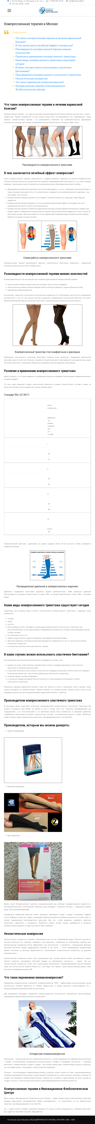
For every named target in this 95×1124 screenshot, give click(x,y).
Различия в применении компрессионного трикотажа (45, 56)
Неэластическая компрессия (31, 78)
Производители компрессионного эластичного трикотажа (48, 75)
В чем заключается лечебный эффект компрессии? (44, 45)
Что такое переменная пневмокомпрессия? (39, 82)
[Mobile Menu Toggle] (9, 10)
